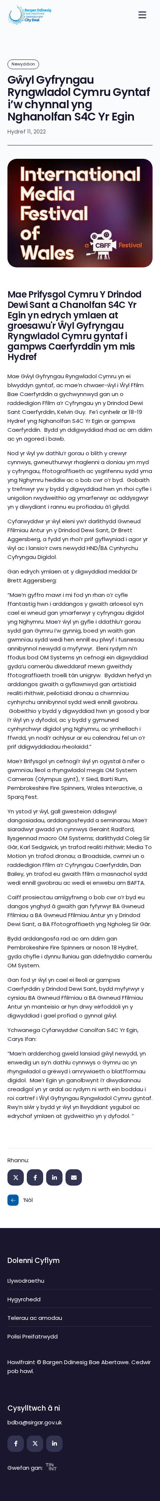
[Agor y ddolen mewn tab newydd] (15, 1444)
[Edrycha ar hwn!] (73, 1177)
